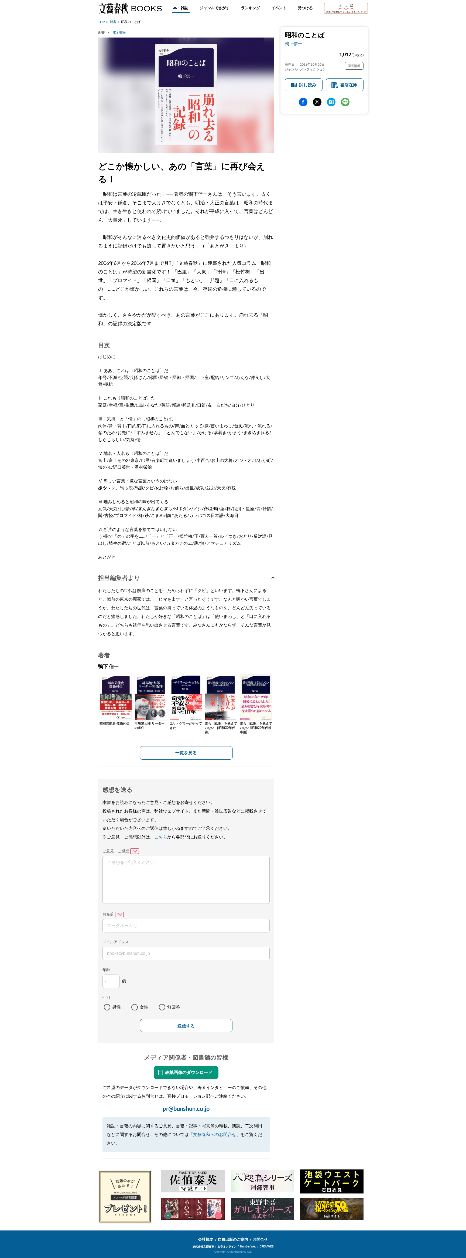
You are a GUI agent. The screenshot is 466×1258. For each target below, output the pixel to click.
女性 (144, 1007)
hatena (331, 102)
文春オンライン (227, 1246)
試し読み (307, 85)
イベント (278, 8)
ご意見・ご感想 (115, 851)
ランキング (250, 8)
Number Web (248, 1246)
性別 (106, 998)
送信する (186, 1026)
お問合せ (260, 1240)
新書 (113, 21)
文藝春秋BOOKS (130, 8)
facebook (303, 102)
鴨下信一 (293, 44)
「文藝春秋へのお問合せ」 (215, 1134)
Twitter (317, 102)
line (345, 102)
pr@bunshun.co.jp (186, 1109)
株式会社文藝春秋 (203, 1246)
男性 (116, 1007)
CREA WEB (267, 1246)
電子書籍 (119, 32)
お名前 (108, 914)
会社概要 (205, 1240)
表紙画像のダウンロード (189, 1072)
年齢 (106, 970)
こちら (160, 837)
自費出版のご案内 (233, 1240)
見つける (305, 8)
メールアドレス (115, 942)
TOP (101, 21)
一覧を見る (186, 753)
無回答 (173, 1007)
